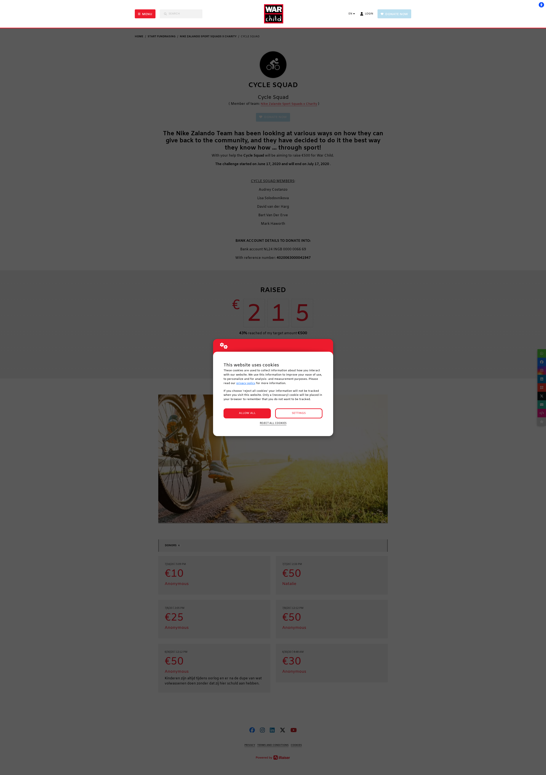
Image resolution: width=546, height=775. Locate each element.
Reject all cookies (273, 423)
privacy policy (245, 383)
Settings (299, 413)
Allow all (247, 413)
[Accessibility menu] (541, 4)
